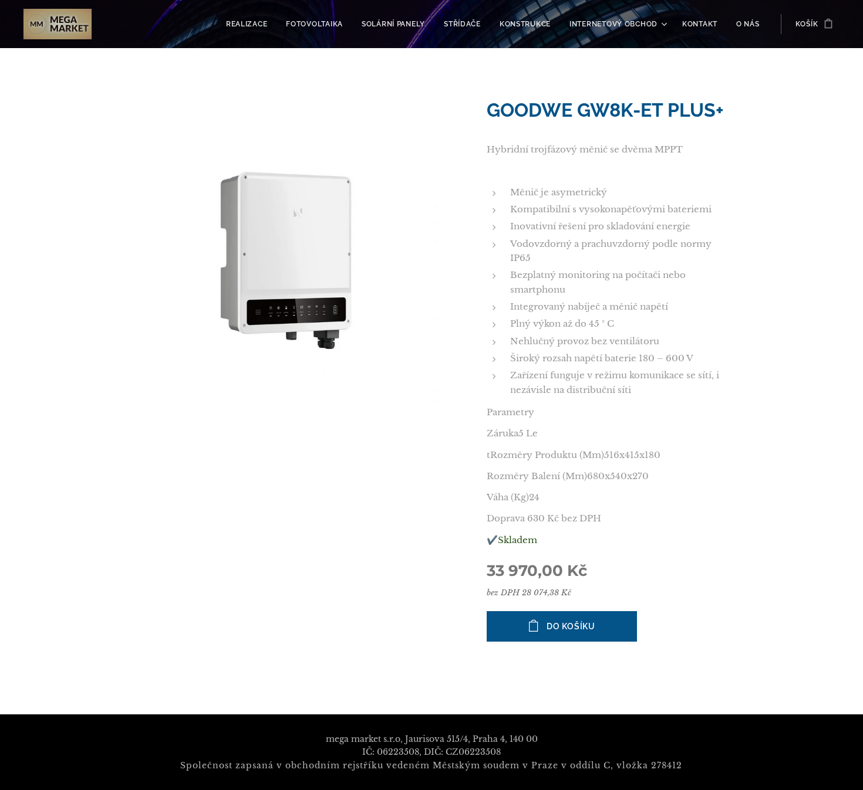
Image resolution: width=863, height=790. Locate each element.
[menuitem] (250, 24)
